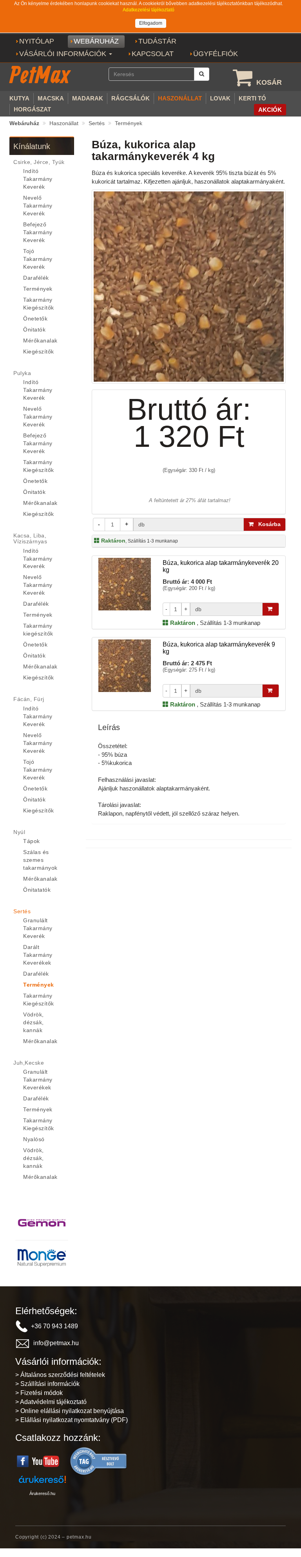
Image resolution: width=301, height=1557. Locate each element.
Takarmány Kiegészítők (38, 304)
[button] (65, 54)
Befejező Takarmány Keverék (38, 232)
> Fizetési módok (39, 1392)
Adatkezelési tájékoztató (148, 10)
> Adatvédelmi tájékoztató (51, 1402)
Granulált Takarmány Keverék (38, 928)
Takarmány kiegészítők (38, 630)
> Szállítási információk (47, 1383)
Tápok (31, 841)
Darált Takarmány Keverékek (38, 955)
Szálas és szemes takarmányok (40, 860)
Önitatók (34, 329)
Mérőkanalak (40, 340)
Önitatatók (37, 890)
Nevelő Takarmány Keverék (38, 206)
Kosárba (267, 524)
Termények (128, 123)
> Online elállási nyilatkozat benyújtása (69, 1411)
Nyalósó (34, 1139)
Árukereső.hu (42, 1493)
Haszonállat (63, 123)
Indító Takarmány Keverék (38, 179)
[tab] (41, 162)
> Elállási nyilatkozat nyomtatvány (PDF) (71, 1420)
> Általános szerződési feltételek (60, 1374)
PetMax (39, 74)
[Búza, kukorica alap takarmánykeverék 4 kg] (189, 285)
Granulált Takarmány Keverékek (38, 1080)
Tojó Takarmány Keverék (38, 259)
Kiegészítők (38, 351)
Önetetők (35, 318)
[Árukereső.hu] (98, 1460)
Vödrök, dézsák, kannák (33, 1022)
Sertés (97, 123)
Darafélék (36, 278)
